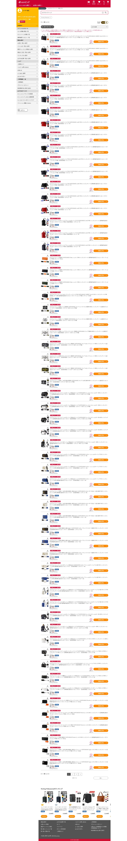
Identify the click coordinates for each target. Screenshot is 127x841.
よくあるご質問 (21, 73)
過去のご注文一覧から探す (24, 52)
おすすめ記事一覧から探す (24, 58)
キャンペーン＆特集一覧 (24, 34)
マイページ (59, 826)
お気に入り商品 (45, 824)
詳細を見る (101, 41)
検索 (105, 12)
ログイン (23, 110)
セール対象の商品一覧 (23, 31)
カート (58, 824)
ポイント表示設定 (61, 829)
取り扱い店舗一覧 (45, 831)
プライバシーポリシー (23, 85)
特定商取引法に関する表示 (24, 88)
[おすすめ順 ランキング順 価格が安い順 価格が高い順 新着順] (99, 26)
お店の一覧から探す (22, 43)
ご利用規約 (20, 82)
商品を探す (43, 822)
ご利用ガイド (21, 64)
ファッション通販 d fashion (24, 103)
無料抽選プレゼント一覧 (24, 37)
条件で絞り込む (47, 26)
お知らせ (20, 70)
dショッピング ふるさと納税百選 (26, 97)
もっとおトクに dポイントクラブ (26, 100)
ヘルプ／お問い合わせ (23, 67)
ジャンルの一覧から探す (24, 46)
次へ (101, 778)
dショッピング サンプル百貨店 (25, 93)
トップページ (42, 8)
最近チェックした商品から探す (25, 49)
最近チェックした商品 (46, 826)
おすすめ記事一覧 (61, 822)
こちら (58, 835)
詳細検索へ (20, 25)
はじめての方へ (21, 76)
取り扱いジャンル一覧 (46, 829)
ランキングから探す (22, 55)
